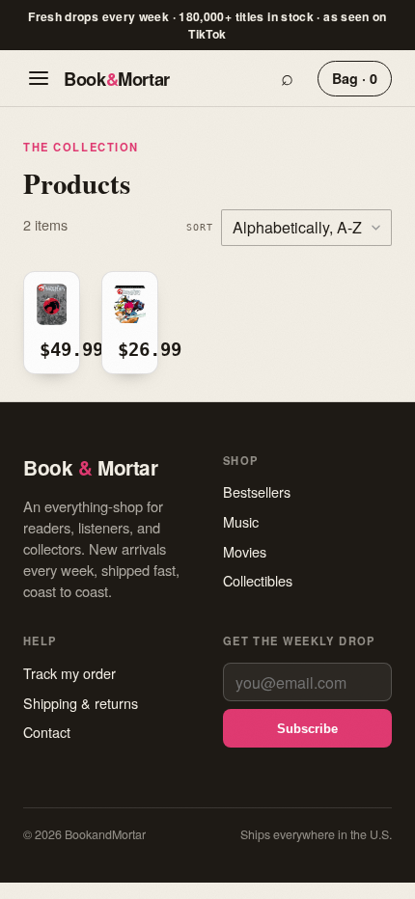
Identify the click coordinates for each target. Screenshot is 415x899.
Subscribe (307, 729)
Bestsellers (256, 491)
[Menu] (38, 78)
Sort (199, 226)
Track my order (69, 673)
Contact (46, 732)
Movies (244, 551)
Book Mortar (117, 79)
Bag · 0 (354, 78)
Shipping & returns (80, 703)
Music (241, 521)
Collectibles (257, 580)
